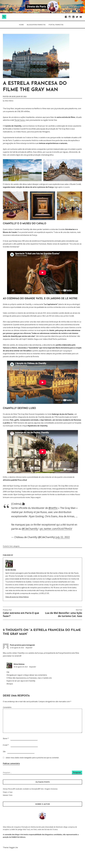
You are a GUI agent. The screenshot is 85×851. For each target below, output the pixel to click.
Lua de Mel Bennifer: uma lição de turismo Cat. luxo (63, 613)
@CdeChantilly (30, 528)
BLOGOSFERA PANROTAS (36, 25)
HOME (21, 25)
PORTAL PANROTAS (56, 25)
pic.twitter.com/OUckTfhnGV (56, 528)
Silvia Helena (9, 101)
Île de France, (20, 120)
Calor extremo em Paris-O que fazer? (21, 613)
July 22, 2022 (63, 537)
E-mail (6, 745)
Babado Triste (7, 795)
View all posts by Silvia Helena (17, 597)
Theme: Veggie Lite (10, 847)
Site (4, 751)
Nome (6, 738)
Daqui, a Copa (7, 792)
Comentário (7, 707)
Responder (29, 648)
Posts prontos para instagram (22, 645)
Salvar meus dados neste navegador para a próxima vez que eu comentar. (32, 757)
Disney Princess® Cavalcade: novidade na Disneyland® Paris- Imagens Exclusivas (30, 789)
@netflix (53, 508)
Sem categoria (14, 546)
